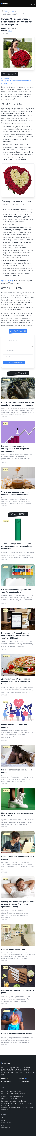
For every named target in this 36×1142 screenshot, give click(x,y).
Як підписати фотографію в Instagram (13, 1093)
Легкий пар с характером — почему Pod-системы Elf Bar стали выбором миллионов (16, 546)
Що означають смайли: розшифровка (13, 1101)
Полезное (6, 380)
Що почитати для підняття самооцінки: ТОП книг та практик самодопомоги (15, 448)
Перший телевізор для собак (13, 949)
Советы (5, 423)
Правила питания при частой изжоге (16, 1034)
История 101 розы (7, 78)
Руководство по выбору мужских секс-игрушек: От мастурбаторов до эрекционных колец (17, 904)
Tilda (2, 1118)
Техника (5, 521)
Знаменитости (6, 1123)
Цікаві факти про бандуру (9, 1098)
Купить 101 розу (7, 281)
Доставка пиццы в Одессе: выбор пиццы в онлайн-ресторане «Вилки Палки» (15, 681)
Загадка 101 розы (7, 83)
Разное (10, 31)
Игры (3, 1125)
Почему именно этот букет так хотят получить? (16, 81)
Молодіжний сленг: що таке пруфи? (12, 1096)
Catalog (4, 3)
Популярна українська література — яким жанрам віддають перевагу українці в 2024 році (16, 635)
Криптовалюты (6, 1128)
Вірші (3, 1120)
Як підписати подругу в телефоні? (12, 1091)
